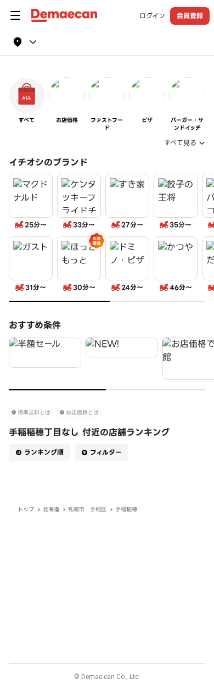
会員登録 (190, 15)
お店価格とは (82, 412)
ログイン (152, 16)
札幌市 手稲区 (87, 509)
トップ (26, 509)
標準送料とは (34, 412)
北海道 (51, 509)
